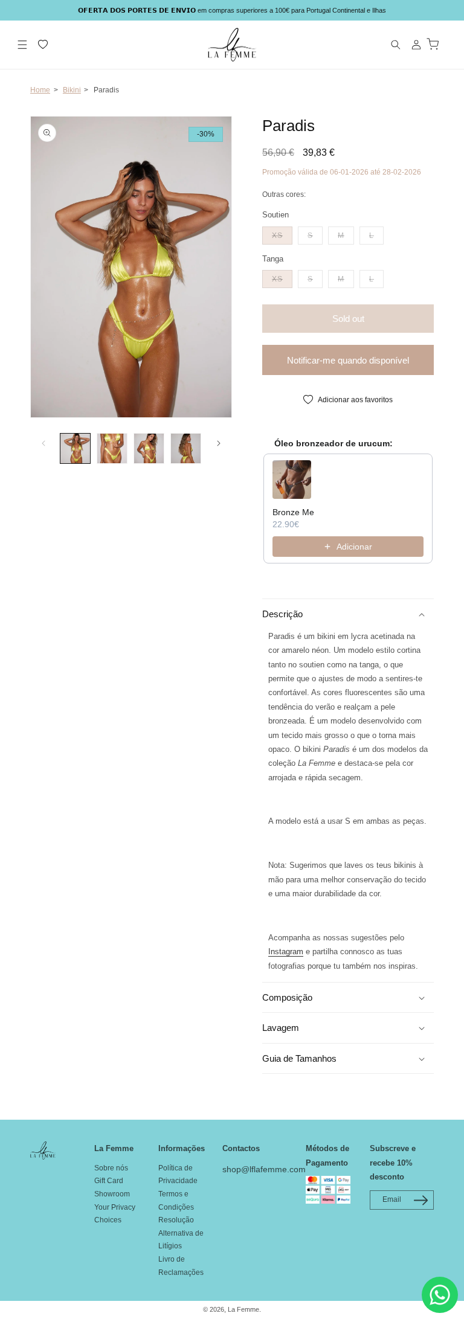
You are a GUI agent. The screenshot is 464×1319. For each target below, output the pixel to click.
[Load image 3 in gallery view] (149, 448)
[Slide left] (43, 443)
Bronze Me (293, 512)
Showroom (112, 1194)
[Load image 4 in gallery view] (185, 448)
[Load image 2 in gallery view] (112, 448)
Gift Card (108, 1180)
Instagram (285, 951)
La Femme (243, 1309)
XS (282, 235)
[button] (22, 44)
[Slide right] (218, 443)
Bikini (72, 90)
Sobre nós (111, 1168)
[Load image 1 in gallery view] (75, 448)
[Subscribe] (420, 1200)
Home (40, 90)
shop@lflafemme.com (264, 1169)
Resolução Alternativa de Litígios (181, 1233)
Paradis (106, 90)
